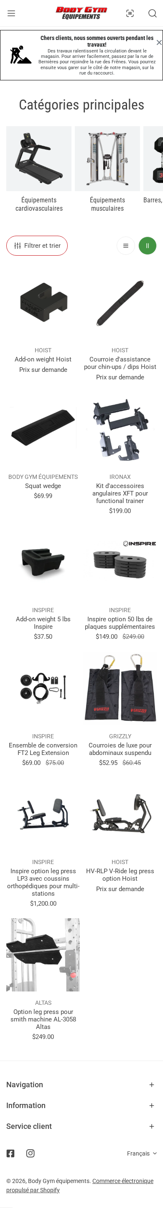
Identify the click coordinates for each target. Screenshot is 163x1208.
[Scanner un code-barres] (130, 13)
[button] (81, 1084)
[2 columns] (147, 246)
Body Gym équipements (58, 1181)
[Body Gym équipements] (81, 13)
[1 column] (126, 246)
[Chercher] (152, 13)
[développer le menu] (11, 13)
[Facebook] (10, 1153)
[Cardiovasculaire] (38, 158)
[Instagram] (30, 1153)
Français (138, 1153)
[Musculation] (107, 158)
